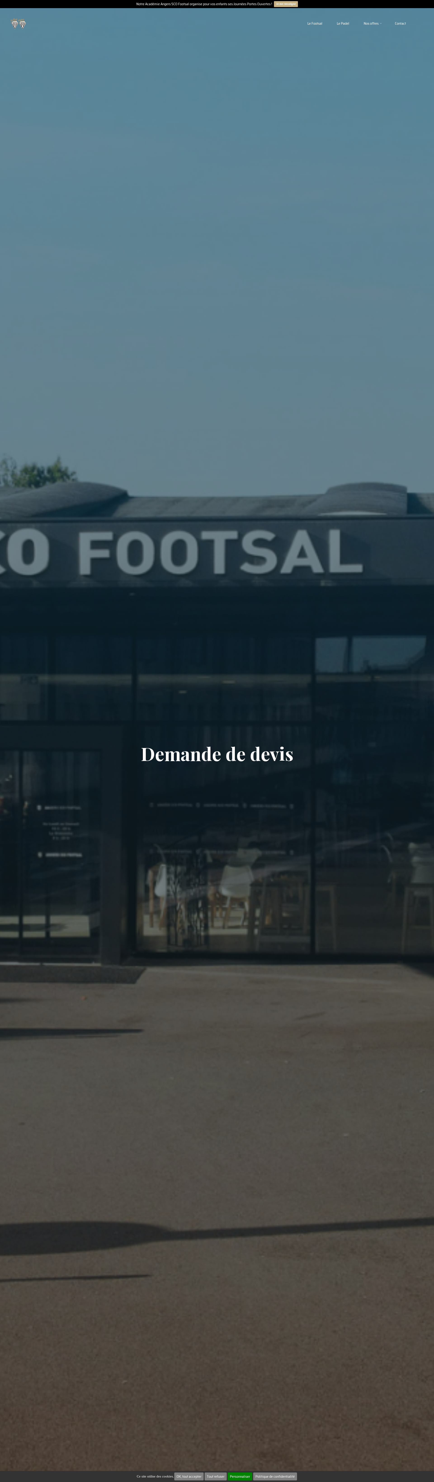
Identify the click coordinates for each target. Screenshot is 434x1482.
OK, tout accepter (189, 1476)
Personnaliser (240, 1476)
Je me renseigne (286, 4)
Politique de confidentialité (275, 1476)
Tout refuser (215, 1476)
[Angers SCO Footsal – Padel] (18, 23)
